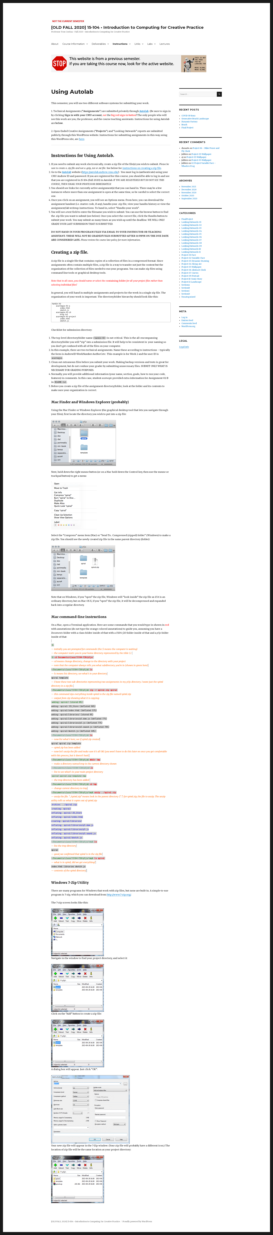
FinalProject (187, 219)
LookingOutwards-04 (191, 231)
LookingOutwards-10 (191, 249)
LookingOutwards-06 (191, 237)
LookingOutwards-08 (191, 243)
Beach (184, 124)
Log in (184, 317)
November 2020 (188, 192)
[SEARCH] (219, 94)
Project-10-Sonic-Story (191, 279)
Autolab (144, 111)
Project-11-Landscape (191, 282)
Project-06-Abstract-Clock (193, 270)
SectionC (185, 291)
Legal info (184, 347)
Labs (149, 44)
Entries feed (187, 320)
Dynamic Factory (189, 121)
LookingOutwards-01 (191, 222)
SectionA (185, 285)
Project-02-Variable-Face (193, 258)
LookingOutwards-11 (191, 252)
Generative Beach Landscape (195, 119)
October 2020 (187, 195)
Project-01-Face (188, 255)
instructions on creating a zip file (141, 168)
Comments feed (189, 323)
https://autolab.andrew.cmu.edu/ (100, 172)
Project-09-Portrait (190, 276)
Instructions (120, 44)
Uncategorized (188, 297)
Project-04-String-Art (191, 264)
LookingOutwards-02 (191, 225)
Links (137, 44)
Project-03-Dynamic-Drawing (195, 261)
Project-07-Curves (189, 273)
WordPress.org (188, 326)
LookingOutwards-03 (191, 228)
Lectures (165, 44)
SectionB (185, 288)
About (54, 44)
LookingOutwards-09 (191, 246)
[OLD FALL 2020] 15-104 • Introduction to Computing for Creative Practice (127, 27)
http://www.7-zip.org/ (119, 894)
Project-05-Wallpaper (201, 160)
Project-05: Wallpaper (201, 154)
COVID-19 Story (188, 116)
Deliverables (99, 44)
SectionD (185, 294)
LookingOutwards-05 (191, 234)
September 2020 (189, 198)
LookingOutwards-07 (191, 240)
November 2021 (188, 186)
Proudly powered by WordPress (137, 1221)
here (81, 139)
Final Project (187, 127)
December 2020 (189, 189)
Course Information (73, 44)
